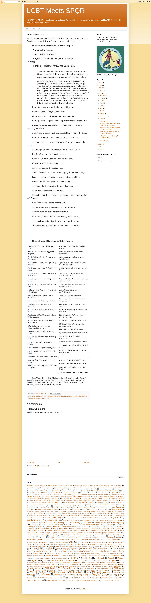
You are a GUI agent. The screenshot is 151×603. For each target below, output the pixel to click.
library (116, 534)
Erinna (82, 513)
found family (40, 517)
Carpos (75, 500)
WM (28, 580)
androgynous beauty (67, 490)
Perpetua (75, 550)
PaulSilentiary (42, 550)
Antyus (30, 492)
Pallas (79, 548)
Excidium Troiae (33, 515)
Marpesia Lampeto (101, 537)
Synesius (59, 566)
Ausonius (87, 496)
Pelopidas (60, 550)
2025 (100, 146)
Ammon (83, 489)
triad (70, 574)
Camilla (62, 500)
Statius (83, 564)
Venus (112, 576)
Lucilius (90, 536)
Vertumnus (30, 577)
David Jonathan (47, 509)
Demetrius (67, 509)
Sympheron (44, 566)
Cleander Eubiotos (31, 504)
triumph (81, 574)
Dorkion (57, 511)
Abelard (37, 485)
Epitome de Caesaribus (67, 513)
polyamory (113, 553)
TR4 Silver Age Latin (58, 572)
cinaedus (113, 502)
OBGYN (91, 546)
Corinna (70, 506)
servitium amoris (76, 562)
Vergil (119, 576)
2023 (100, 93)
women (36, 580)
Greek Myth (87, 523)
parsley (115, 548)
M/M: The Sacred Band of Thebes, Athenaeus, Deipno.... (110, 124)
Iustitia (28, 532)
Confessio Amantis (40, 506)
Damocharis (103, 507)
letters (104, 534)
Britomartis (92, 498)
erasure (77, 513)
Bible (57, 498)
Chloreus (72, 502)
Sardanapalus (32, 562)
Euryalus (107, 513)
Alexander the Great (118, 487)
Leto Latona (97, 534)
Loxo (71, 536)
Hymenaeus (49, 530)
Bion (62, 498)
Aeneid (119, 485)
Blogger (83, 589)
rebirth (66, 558)
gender (116, 517)
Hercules (57, 526)
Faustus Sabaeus (75, 515)
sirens (108, 562)
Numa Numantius (66, 546)
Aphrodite (43, 493)
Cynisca (81, 507)
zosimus (111, 580)
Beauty (120, 496)
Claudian (120, 502)
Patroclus (121, 548)
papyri (95, 548)
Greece (36, 522)
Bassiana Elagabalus (110, 496)
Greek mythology (118, 523)
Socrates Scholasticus (39, 564)
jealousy (42, 532)
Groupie (37, 524)
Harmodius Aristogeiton (92, 525)
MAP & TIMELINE (39, 29)
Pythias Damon (47, 558)
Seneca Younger (65, 562)
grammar (29, 522)
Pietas (120, 551)
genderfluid (66, 520)
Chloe (65, 502)
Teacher (83, 566)
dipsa (48, 511)
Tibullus (76, 570)
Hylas (35, 530)
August (102, 113)
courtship (100, 506)
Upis (36, 576)
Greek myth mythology (102, 523)
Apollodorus (67, 492)
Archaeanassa (84, 492)
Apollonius (75, 492)
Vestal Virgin (49, 577)
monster (99, 542)
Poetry (96, 553)
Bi (52, 498)
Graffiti (120, 520)
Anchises (37, 490)
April (101, 103)
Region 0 (74, 558)
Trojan (87, 574)
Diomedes (102, 509)
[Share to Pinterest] (59, 394)
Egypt (98, 511)
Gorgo (101, 520)
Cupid (40, 507)
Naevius (79, 544)
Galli (86, 517)
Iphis (116, 530)
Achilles (69, 485)
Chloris (78, 502)
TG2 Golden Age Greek (34, 568)
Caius (107, 498)
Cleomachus (56, 504)
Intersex (109, 530)
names (85, 544)
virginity (82, 577)
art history (56, 494)
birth (71, 498)
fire (96, 515)
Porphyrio (29, 555)
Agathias (75, 487)
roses (78, 560)
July (101, 111)
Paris (109, 548)
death (37, 396)
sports (66, 564)
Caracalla (68, 500)
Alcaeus (89, 487)
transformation (41, 398)
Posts (101, 157)
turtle (121, 574)
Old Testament (105, 546)
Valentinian (48, 576)
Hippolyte (31, 528)
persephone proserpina (86, 550)
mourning (69, 396)
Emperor (111, 511)
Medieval (84, 539)
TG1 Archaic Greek (115, 566)
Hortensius (86, 528)
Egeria (93, 511)
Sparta (61, 564)
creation (120, 506)
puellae (97, 555)
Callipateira (38, 500)
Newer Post (30, 463)
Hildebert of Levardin (111, 526)
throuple (65, 570)
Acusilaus (77, 485)
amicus (77, 489)
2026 (100, 149)
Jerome (49, 532)
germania (75, 520)
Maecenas (29, 537)
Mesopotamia (32, 542)
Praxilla (36, 555)
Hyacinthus (50, 396)
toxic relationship (92, 570)
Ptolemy (64, 555)
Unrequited (30, 576)
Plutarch (89, 553)
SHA (97, 562)
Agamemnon (68, 487)
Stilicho (95, 564)
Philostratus (95, 551)
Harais (81, 524)
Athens (47, 496)
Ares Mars (92, 492)
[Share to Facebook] (57, 394)
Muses (41, 544)
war (98, 577)
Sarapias (122, 560)
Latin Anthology (67, 534)
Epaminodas (40, 513)
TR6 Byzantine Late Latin (101, 572)
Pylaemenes (30, 558)
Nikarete (34, 546)
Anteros (85, 490)
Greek (44, 522)
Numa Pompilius (77, 546)
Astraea (93, 494)
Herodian (86, 526)
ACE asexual (52, 485)
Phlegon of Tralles (105, 551)
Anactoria (31, 490)
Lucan (76, 536)
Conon (49, 506)
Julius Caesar (98, 532)
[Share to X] (55, 394)
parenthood (102, 548)
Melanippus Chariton (94, 539)
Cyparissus (88, 507)
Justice (118, 532)
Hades (53, 524)
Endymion (119, 511)
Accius (43, 485)
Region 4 (121, 558)
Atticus (58, 496)
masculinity (31, 539)
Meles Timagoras (106, 539)
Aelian (96, 485)
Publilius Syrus (83, 555)
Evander (122, 513)
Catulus (122, 500)
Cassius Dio (90, 500)
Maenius (37, 537)
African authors (57, 487)
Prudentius (57, 555)
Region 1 (87, 558)
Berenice (47, 498)
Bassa (100, 496)
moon (104, 542)
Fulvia (81, 517)
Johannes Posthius (58, 532)
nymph (85, 546)
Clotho (95, 504)
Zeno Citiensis (80, 580)
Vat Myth (92, 576)
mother (110, 542)
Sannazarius (98, 560)
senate (57, 562)
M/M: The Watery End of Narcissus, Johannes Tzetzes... (110, 128)
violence (63, 577)
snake (120, 562)
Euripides (100, 513)
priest (41, 555)
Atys (63, 496)
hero (80, 526)
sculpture (44, 562)
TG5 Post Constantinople (104, 568)
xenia (69, 580)
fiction (92, 515)
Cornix (88, 506)
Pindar (28, 553)
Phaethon (38, 551)
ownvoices (48, 548)
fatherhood (65, 515)
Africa (49, 487)
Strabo (105, 564)
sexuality (92, 562)
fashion (58, 515)
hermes (75, 526)
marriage (111, 538)
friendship (57, 517)
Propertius (48, 555)
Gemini (108, 517)
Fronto (67, 517)
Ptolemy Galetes (73, 555)
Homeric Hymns (63, 528)
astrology (100, 494)
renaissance (60, 560)
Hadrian (59, 525)
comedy (115, 504)
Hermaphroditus (66, 526)
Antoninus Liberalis (114, 490)
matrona (54, 539)
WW (62, 580)
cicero (106, 502)
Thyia (70, 570)
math (39, 539)
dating (39, 509)
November (103, 121)
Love (44, 536)
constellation (62, 506)
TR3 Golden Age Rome (38, 572)
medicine (78, 539)
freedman (49, 517)
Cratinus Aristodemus (110, 506)
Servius (85, 562)
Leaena (79, 534)
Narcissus (75, 396)
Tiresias (82, 570)
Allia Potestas (32, 489)
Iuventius (34, 532)
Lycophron (111, 536)
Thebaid (37, 570)
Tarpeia (72, 566)
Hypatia (56, 530)
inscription (101, 530)
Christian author (88, 502)
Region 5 (81, 396)
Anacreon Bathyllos (119, 489)
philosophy (87, 551)
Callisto (44, 500)
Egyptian (104, 511)
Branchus (84, 498)
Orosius (34, 548)
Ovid (39, 548)
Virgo (88, 577)
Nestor (120, 544)
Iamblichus (76, 530)
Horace (72, 528)
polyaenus (105, 553)
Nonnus (51, 546)
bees (28, 498)
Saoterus (106, 560)
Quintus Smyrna (57, 558)
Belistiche (40, 498)
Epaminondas (49, 513)
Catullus (115, 500)
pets (112, 550)
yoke (73, 580)
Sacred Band (90, 560)
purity (107, 555)
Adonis (91, 485)
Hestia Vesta (94, 526)
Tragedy (116, 572)
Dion (108, 509)
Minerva (58, 542)
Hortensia (78, 528)
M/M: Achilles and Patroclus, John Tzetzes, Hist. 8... (110, 136)
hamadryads (75, 524)
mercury (122, 539)
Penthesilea (68, 550)
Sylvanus (36, 566)
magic (43, 537)
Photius (115, 551)
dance (109, 507)
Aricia (30, 494)
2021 (100, 88)
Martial (119, 538)
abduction (30, 485)
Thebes (43, 570)
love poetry (63, 536)
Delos (61, 509)
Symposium (52, 566)
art (50, 494)
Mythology (69, 544)
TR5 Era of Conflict (76, 572)
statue (89, 564)
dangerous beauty (118, 508)
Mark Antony (90, 537)
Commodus (30, 506)
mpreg (36, 544)
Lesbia (90, 534)
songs (48, 564)
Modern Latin (84, 542)
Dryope (69, 511)
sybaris (30, 566)
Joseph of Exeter (82, 532)
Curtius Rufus (47, 507)
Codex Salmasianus (104, 504)
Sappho (113, 560)
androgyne (57, 490)
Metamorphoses (42, 542)
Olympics (114, 546)
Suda (115, 564)
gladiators (88, 520)
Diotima (43, 511)
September (103, 116)
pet (103, 550)
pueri (102, 555)
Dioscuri (37, 511)
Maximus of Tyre (62, 539)
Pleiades (60, 553)
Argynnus (121, 492)
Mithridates (65, 542)
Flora (105, 515)
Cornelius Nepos (79, 506)
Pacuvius (58, 548)
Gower (107, 520)
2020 (100, 85)
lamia (59, 534)
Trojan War (95, 574)
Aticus (52, 496)
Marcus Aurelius (80, 537)
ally (39, 489)
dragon (63, 511)
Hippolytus (39, 528)
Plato (47, 553)
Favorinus (86, 515)
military (51, 542)
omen (121, 546)
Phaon (51, 551)
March (102, 100)
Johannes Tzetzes (59, 396)
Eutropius (115, 513)
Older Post (86, 463)
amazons (57, 489)
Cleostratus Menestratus (68, 504)
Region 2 (101, 558)
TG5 (80, 568)
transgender (57, 574)
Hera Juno (41, 526)
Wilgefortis (113, 577)
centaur (31, 502)
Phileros (72, 551)
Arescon (99, 492)
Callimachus (121, 498)
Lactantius (39, 534)
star (78, 564)
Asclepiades (85, 494)
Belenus (34, 498)
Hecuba (117, 524)
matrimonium (46, 539)
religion (52, 560)
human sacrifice (96, 528)
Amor (88, 489)
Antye (122, 490)
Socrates (29, 564)
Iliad (88, 530)
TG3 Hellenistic (50, 568)
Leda (85, 534)
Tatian (77, 566)
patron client (33, 550)
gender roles (51, 520)
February (103, 98)
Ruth (83, 560)
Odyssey (97, 546)
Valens (41, 576)
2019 (100, 83)
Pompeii (120, 553)
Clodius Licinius (81, 504)
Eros (88, 513)
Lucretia (97, 536)
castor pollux (99, 500)
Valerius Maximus (81, 576)
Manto (49, 537)
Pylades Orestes (117, 555)
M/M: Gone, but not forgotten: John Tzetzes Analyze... (110, 132)
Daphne (32, 509)
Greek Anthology (59, 523)
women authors (51, 580)
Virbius (76, 578)
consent (55, 506)
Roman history (70, 560)
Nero (115, 544)
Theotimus (50, 570)
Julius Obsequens (108, 532)
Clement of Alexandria (44, 504)
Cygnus (69, 507)
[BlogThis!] (53, 394)
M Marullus (119, 536)
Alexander (108, 487)
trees (64, 574)
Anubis (36, 492)
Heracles (49, 526)
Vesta (36, 577)
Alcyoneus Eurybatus (98, 487)
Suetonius (121, 564)
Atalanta (115, 494)
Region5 (46, 560)
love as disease (52, 536)
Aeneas (113, 485)
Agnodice (82, 487)
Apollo (33, 396)
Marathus (55, 537)
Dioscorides (30, 511)
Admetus (84, 485)
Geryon (82, 520)
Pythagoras (38, 558)
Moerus (93, 542)
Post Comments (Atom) (42, 466)
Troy (105, 574)
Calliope (31, 500)
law (74, 534)
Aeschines (29, 487)
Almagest (44, 489)
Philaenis (65, 551)
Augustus (69, 496)
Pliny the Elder (68, 553)
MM (65, 396)
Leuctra (111, 534)
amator (50, 489)
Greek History (74, 523)
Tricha (74, 574)
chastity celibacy (46, 502)
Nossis (58, 546)
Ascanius (77, 494)
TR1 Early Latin (103, 570)
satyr (39, 562)
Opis (28, 548)
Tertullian (105, 566)
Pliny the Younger (80, 553)
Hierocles (101, 526)
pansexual (87, 548)
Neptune (109, 544)
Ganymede (93, 517)
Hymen (42, 530)
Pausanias (51, 550)
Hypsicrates (64, 530)
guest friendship (45, 524)
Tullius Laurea (113, 574)
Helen (122, 524)
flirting (100, 515)
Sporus (73, 564)
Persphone (97, 550)
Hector (111, 524)
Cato (109, 500)
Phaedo (122, 550)
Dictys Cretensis (76, 509)
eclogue (80, 511)
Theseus (58, 570)
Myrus (62, 544)
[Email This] (51, 394)
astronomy (108, 494)
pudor (90, 555)
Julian (90, 532)
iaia (71, 530)
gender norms (33, 520)
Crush (28, 507)
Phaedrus (31, 551)
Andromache (77, 490)
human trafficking (107, 528)
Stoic (100, 564)
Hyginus (29, 530)
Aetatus (44, 487)
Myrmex (52, 544)
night (28, 546)
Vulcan (93, 577)
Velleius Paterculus (103, 576)
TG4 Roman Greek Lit (67, 568)
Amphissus (102, 489)
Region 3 (111, 558)
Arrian (46, 494)
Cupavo (34, 507)
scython (51, 562)
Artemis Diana (67, 494)
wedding (104, 578)
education (86, 511)
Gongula (95, 520)
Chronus (100, 502)
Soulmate (54, 564)
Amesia (72, 489)
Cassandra (82, 500)
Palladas (73, 548)
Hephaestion (32, 526)
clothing (89, 504)
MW (47, 544)
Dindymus (84, 509)
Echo (74, 511)
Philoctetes (79, 551)
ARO (41, 494)
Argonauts (114, 493)
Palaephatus (65, 548)
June (101, 108)
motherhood (118, 542)
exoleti (40, 515)
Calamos (113, 498)
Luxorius (103, 536)
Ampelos (94, 489)
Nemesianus (101, 544)
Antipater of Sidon (102, 490)
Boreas (77, 498)
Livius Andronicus (31, 536)
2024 (100, 144)
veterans (57, 577)
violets (69, 577)
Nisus (44, 546)
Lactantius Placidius (50, 534)
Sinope (103, 562)
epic (56, 513)
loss (39, 536)
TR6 (88, 572)
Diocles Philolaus (93, 509)
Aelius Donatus (105, 485)
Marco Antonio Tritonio (67, 537)
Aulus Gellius (78, 496)
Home (27, 29)
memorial (115, 539)
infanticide (94, 530)
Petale (107, 550)
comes (120, 504)
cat (105, 500)
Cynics (75, 507)
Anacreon (109, 489)
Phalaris (45, 551)
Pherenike (58, 551)
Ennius (29, 513)
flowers (41, 396)
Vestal (42, 577)
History (48, 528)
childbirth (57, 502)
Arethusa (106, 492)
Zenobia (88, 580)
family (45, 515)
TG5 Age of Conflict (89, 568)
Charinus (37, 502)
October (102, 118)
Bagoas (95, 496)
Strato (110, 564)
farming (52, 515)
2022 (100, 90)
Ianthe (83, 530)
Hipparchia (121, 526)
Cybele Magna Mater (58, 507)
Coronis (94, 506)
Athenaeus (38, 496)
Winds (47, 398)
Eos (34, 513)
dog (52, 511)
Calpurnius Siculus (53, 500)
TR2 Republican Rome (117, 570)
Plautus (53, 553)
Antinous (91, 491)
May (101, 106)
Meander (71, 539)
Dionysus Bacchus (116, 509)
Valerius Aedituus (58, 576)
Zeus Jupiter (96, 580)
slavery (114, 562)
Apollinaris (51, 492)
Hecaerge (104, 524)
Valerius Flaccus (69, 576)
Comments (102, 161)
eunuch (93, 513)
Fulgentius (74, 517)
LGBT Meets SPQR (56, 10)
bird (67, 498)
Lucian (82, 536)
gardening (101, 517)
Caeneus (99, 498)
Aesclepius (37, 487)
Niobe (39, 546)
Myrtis (57, 544)
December (103, 141)
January (102, 95)
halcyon (67, 524)
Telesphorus (98, 566)
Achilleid (63, 485)
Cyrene (96, 507)
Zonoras (105, 580)
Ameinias (65, 489)
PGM (117, 550)
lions (121, 534)
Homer (54, 528)
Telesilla (89, 566)
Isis (121, 530)
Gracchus (113, 520)
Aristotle (35, 494)
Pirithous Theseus (38, 553)
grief (45, 396)
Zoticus (117, 580)
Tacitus (66, 566)
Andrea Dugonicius (47, 490)
